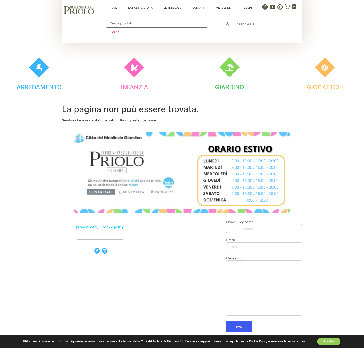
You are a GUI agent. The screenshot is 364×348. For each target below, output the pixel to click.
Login (248, 7)
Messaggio (235, 258)
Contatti (198, 7)
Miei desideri (224, 7)
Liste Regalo (172, 7)
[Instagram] (280, 7)
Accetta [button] (329, 341)
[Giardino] (229, 67)
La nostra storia (140, 7)
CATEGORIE (245, 24)
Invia (239, 326)
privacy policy (87, 227)
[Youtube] (272, 7)
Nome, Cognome (239, 222)
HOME (113, 7)
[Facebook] (265, 7)
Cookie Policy (258, 341)
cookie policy (113, 227)
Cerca (114, 32)
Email (230, 240)
